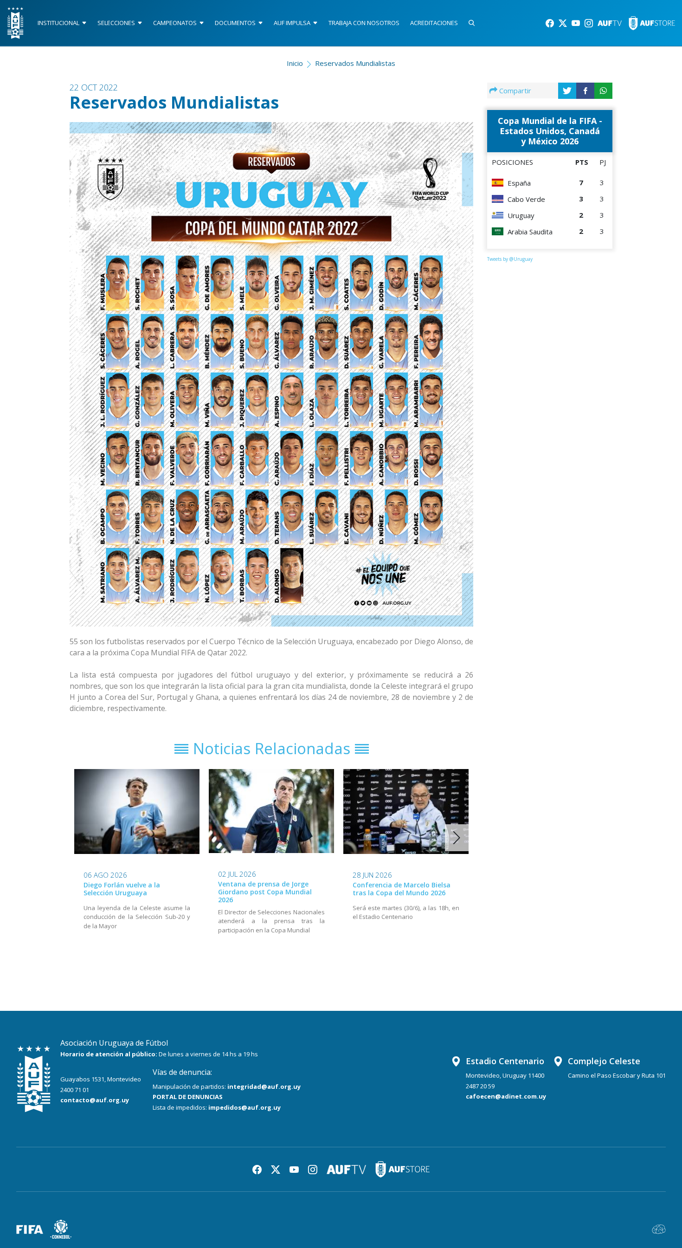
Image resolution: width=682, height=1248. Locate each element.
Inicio (295, 63)
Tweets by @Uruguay (510, 259)
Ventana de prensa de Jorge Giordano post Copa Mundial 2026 (265, 891)
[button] (457, 837)
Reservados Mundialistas (355, 63)
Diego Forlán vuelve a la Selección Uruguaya (122, 888)
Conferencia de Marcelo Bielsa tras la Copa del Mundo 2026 (401, 888)
